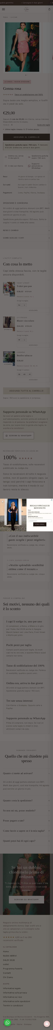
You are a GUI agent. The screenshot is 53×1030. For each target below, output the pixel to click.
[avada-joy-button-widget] (47, 1024)
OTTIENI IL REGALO (39, 524)
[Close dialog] (51, 500)
